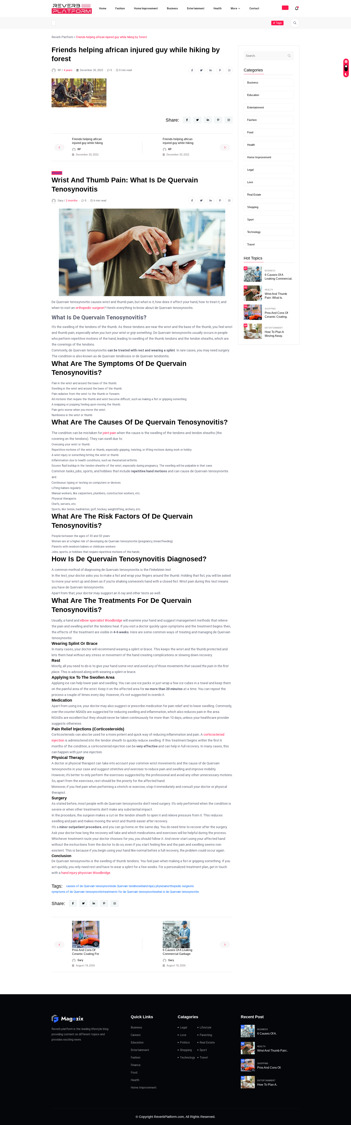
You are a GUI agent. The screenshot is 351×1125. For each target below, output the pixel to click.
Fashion (120, 8)
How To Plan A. (267, 1084)
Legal (250, 169)
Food (250, 132)
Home (102, 8)
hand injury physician (154, 886)
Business (172, 8)
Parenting (206, 1035)
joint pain (109, 433)
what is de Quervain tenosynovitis (177, 892)
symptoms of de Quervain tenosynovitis (77, 892)
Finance (136, 1065)
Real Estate (254, 194)
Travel (250, 244)
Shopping (252, 207)
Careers (136, 1035)
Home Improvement (146, 8)
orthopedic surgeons (180, 886)
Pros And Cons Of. (269, 1067)
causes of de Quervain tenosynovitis (89, 886)
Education (253, 95)
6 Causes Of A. (267, 1033)
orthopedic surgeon (90, 308)
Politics (185, 1042)
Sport (250, 219)
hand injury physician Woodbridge (85, 873)
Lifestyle (205, 1027)
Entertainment (195, 8)
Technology (254, 231)
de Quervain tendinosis (127, 886)
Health (218, 8)
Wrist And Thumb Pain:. (272, 1050)
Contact (254, 8)
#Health (57, 173)
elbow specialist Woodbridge (101, 620)
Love (250, 182)
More (234, 8)
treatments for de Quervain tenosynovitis (129, 892)
